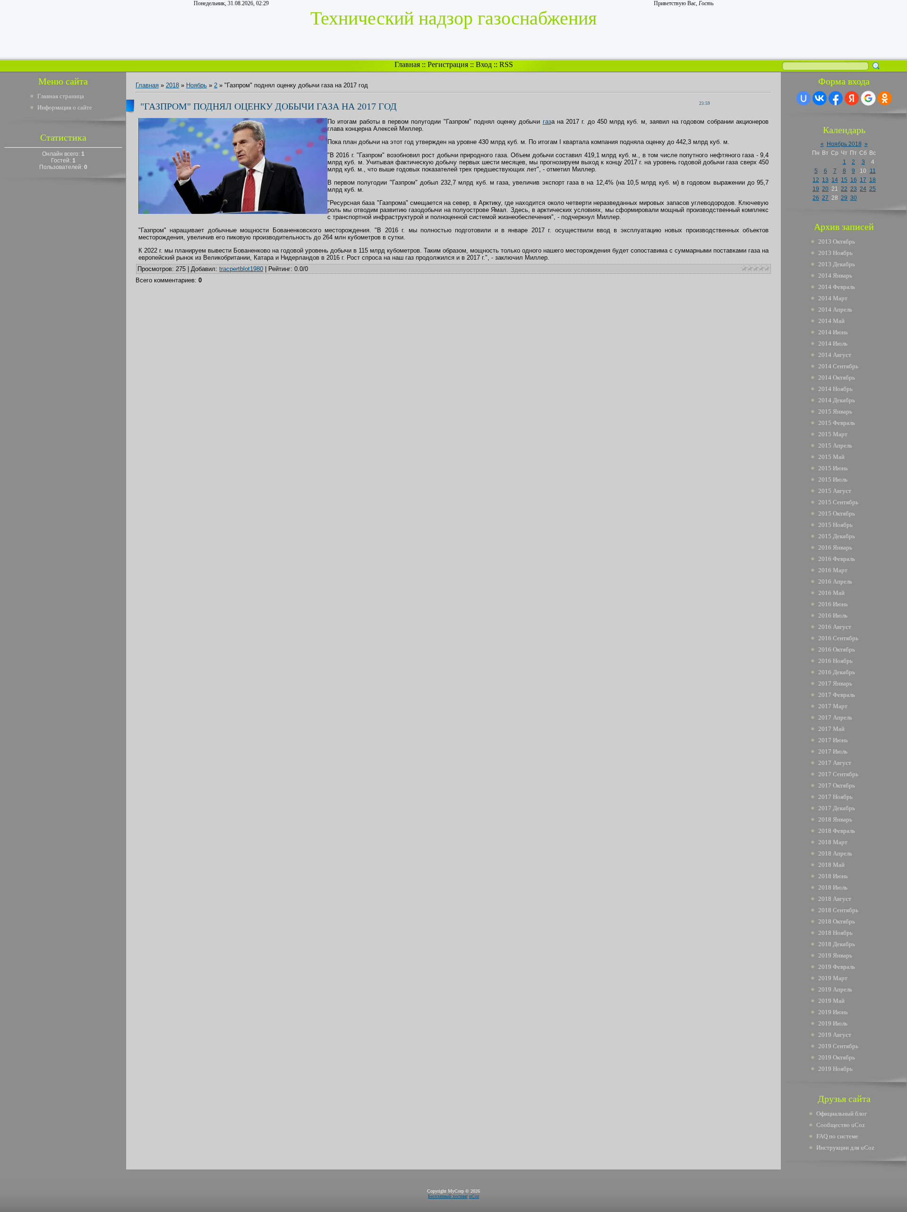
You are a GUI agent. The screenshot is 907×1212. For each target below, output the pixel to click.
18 (872, 180)
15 (844, 180)
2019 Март (832, 978)
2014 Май (831, 320)
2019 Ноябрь (835, 1068)
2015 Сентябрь (838, 502)
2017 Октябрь (836, 785)
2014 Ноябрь (835, 388)
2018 (172, 85)
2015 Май (831, 456)
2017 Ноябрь (835, 796)
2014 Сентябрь (838, 366)
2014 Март (832, 298)
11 (873, 171)
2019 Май (831, 1000)
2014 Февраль (836, 286)
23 (853, 189)
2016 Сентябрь (838, 638)
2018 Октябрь (836, 921)
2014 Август (834, 354)
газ (547, 121)
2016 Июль (832, 615)
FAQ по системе (837, 1136)
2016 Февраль (836, 558)
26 (816, 198)
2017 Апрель (835, 717)
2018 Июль (832, 887)
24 (863, 189)
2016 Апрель (835, 581)
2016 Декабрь (836, 672)
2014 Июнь (833, 332)
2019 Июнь (833, 1012)
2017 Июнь (833, 740)
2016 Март (832, 570)
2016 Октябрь (836, 649)
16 (853, 180)
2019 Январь (835, 955)
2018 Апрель (835, 853)
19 (816, 189)
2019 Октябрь (836, 1057)
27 (825, 198)
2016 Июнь (833, 604)
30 (853, 198)
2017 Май (831, 728)
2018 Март (832, 842)
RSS (506, 64)
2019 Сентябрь (838, 1046)
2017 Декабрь (836, 808)
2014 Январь (835, 275)
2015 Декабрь (836, 536)
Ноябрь (196, 85)
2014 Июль (832, 343)
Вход (484, 64)
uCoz (474, 1196)
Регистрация (448, 64)
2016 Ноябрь (835, 660)
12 (816, 180)
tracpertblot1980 (241, 268)
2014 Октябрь (836, 377)
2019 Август (834, 1034)
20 (825, 189)
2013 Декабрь (836, 264)
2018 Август (834, 898)
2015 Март (832, 434)
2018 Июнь (833, 876)
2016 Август (834, 626)
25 (872, 189)
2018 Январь (835, 819)
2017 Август (834, 762)
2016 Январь (835, 547)
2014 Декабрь (836, 400)
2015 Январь (835, 411)
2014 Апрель (835, 309)
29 (844, 198)
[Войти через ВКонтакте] (820, 98)
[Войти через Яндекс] (852, 98)
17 (863, 180)
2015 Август (834, 490)
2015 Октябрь (836, 513)
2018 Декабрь (836, 944)
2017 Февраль (836, 694)
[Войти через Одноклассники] (885, 98)
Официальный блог (841, 1113)
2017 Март (832, 706)
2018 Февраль (836, 830)
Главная (407, 64)
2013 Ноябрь (835, 252)
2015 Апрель (835, 445)
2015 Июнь (833, 468)
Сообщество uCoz (840, 1124)
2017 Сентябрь (838, 774)
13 (825, 180)
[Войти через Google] (868, 98)
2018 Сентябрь (838, 910)
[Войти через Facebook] (836, 98)
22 (844, 189)
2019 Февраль (836, 966)
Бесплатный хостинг (448, 1196)
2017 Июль (832, 751)
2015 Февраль (836, 422)
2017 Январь (835, 683)
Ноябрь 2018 (844, 144)
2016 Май (831, 592)
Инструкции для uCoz (845, 1147)
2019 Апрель (835, 989)
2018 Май (831, 864)
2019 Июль (832, 1023)
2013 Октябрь (836, 241)
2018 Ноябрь (835, 932)
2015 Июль (832, 479)
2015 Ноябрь (835, 524)
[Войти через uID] (803, 98)
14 (834, 180)
